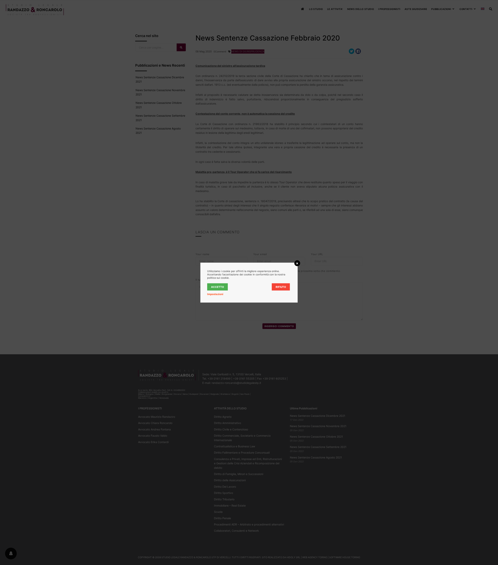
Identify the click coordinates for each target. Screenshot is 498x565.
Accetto (217, 286)
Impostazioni (215, 293)
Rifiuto (281, 286)
